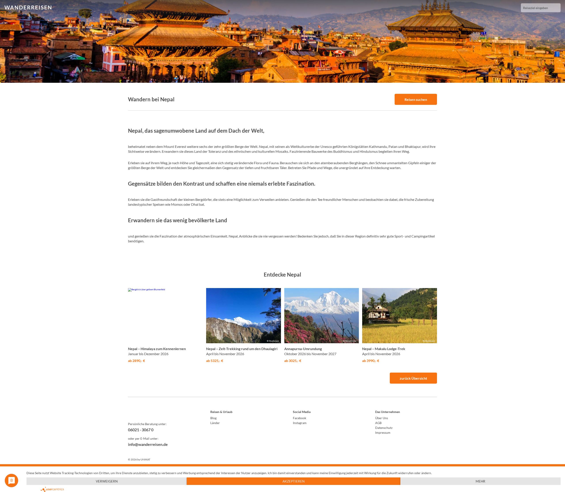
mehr (480, 481)
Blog (213, 418)
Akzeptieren (293, 481)
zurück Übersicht (413, 378)
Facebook (299, 418)
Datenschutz (383, 428)
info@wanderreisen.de (148, 444)
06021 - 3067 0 (140, 429)
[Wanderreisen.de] (27, 8)
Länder (215, 423)
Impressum (382, 432)
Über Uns (381, 418)
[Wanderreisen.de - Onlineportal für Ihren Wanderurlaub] (159, 412)
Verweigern (107, 481)
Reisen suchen (416, 99)
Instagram (300, 423)
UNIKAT (145, 459)
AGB (378, 423)
